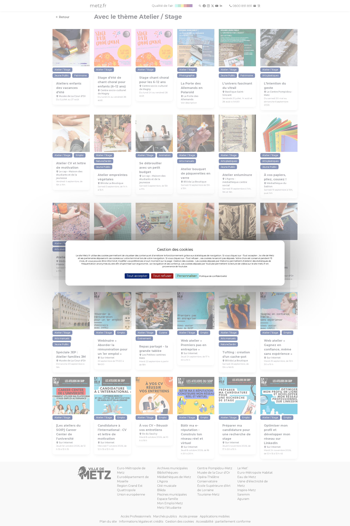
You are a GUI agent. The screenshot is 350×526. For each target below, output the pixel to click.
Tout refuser (162, 276)
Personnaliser (187, 276)
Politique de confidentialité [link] (213, 276)
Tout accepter (137, 276)
